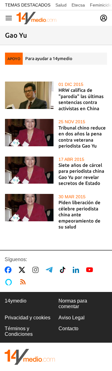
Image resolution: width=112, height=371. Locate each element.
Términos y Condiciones (19, 331)
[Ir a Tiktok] (64, 270)
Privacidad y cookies (27, 317)
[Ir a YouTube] (91, 270)
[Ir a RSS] (24, 282)
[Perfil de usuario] (103, 18)
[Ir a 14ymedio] (36, 18)
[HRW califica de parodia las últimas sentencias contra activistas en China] (29, 95)
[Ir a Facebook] (9, 270)
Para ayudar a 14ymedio (48, 58)
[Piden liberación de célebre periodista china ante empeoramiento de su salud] (29, 207)
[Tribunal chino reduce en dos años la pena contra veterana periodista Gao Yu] (29, 132)
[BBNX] (30, 357)
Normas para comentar (72, 303)
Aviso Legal (71, 317)
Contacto (68, 328)
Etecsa (78, 4)
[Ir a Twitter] (23, 270)
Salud (61, 4)
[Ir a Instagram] (36, 270)
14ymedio (15, 300)
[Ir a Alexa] (10, 282)
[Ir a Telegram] (50, 270)
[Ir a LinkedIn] (77, 270)
